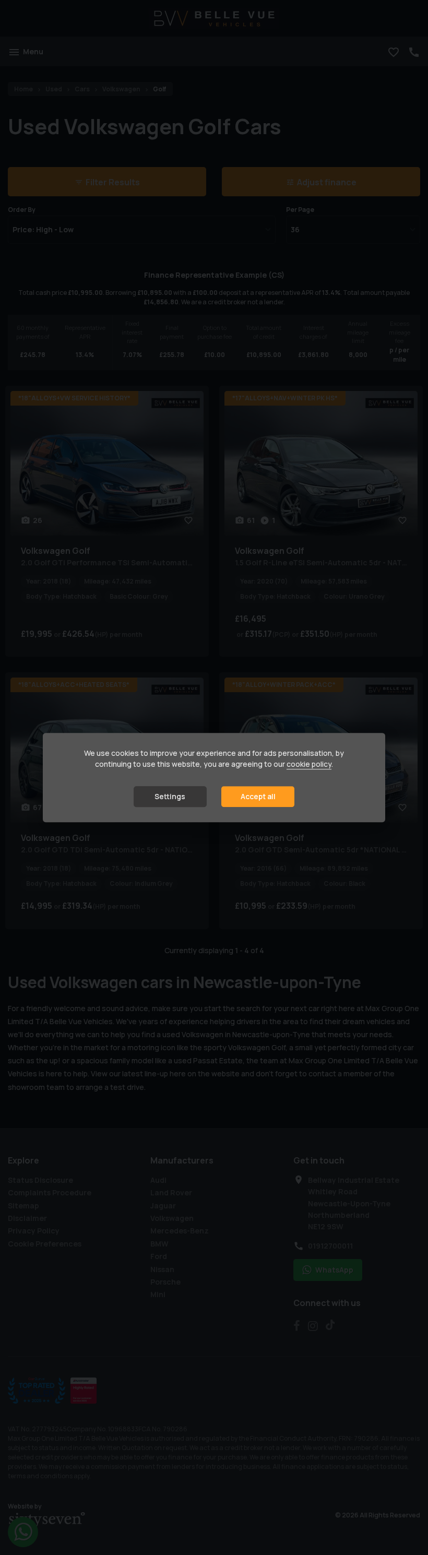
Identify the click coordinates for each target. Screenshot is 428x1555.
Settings (169, 797)
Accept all (258, 797)
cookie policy (309, 764)
